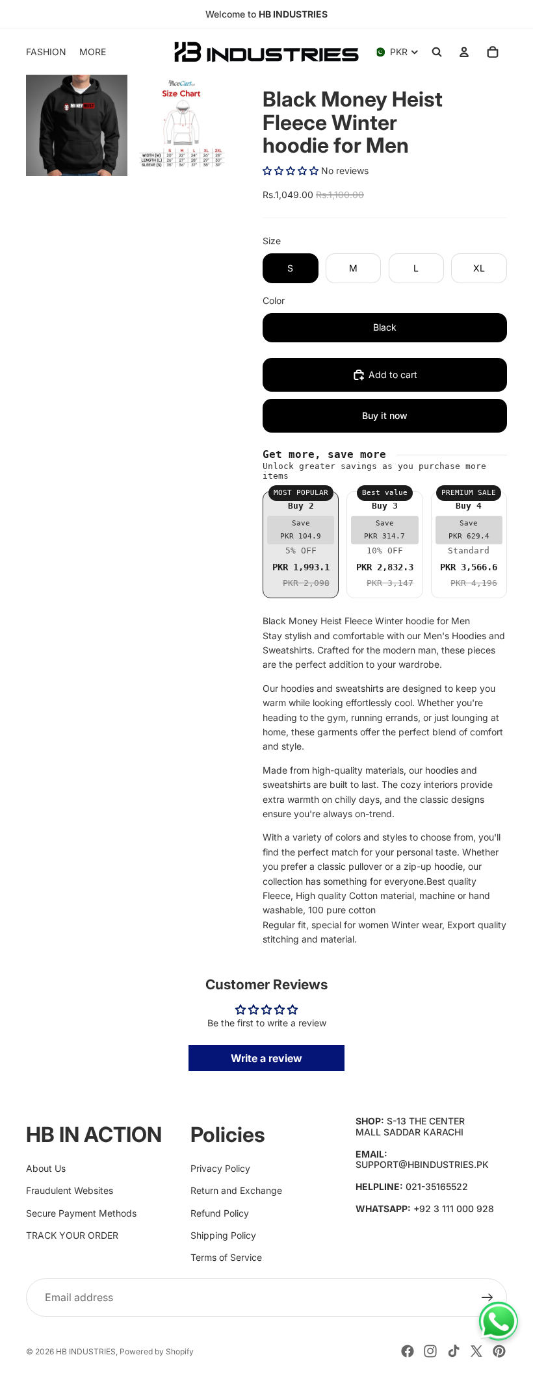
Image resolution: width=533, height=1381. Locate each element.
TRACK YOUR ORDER (72, 1235)
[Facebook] (407, 1351)
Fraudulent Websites (69, 1190)
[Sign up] (487, 1297)
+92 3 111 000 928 (453, 1208)
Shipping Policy (223, 1235)
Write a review (266, 1058)
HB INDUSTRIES (86, 1351)
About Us (46, 1168)
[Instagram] (430, 1351)
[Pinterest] (499, 1351)
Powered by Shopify (157, 1351)
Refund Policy (219, 1213)
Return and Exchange (236, 1190)
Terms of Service (226, 1257)
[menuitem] (92, 52)
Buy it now (385, 415)
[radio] (301, 544)
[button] (290, 170)
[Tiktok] (454, 1351)
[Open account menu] (464, 52)
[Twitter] (476, 1351)
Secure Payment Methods (81, 1213)
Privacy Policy (220, 1168)
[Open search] (436, 52)
